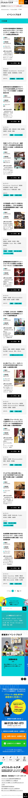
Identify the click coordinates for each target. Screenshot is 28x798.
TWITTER (7, 618)
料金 (8, 624)
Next (18, 591)
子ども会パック (19, 622)
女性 (8, 622)
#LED (10, 129)
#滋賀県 (14, 407)
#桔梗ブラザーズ (6, 189)
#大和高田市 (6, 187)
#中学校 (20, 72)
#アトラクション (6, 185)
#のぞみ (9, 403)
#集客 (9, 349)
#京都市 (8, 299)
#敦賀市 (8, 461)
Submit (24, 609)
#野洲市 (5, 515)
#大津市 (5, 403)
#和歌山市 (5, 74)
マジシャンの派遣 (18, 134)
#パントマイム (15, 403)
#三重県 (21, 579)
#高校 (13, 131)
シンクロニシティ (7, 47)
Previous (22, 679)
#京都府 (13, 299)
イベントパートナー (5, 9)
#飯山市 (5, 349)
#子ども (19, 351)
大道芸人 (5, 282)
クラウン (16, 620)
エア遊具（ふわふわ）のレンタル (7, 333)
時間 (11, 624)
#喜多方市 (14, 129)
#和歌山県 (5, 70)
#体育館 (5, 72)
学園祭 (11, 134)
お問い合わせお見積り (21, 2)
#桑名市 (21, 575)
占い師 (4, 622)
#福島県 (5, 131)
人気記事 (10, 251)
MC (3, 618)
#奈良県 (11, 187)
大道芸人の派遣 (20, 78)
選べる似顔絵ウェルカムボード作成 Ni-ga (11, 788)
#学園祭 (19, 243)
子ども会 (12, 622)
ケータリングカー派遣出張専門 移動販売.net (11, 778)
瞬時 (4, 106)
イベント (19, 618)
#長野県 (13, 349)
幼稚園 (4, 624)
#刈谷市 (5, 245)
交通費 (20, 620)
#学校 (19, 129)
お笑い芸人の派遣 (17, 251)
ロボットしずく (6, 380)
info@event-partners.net (9, 751)
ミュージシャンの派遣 (8, 253)
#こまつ (11, 243)
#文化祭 (9, 72)
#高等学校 (5, 129)
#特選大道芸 (14, 189)
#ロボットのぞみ (10, 579)
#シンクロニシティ (13, 70)
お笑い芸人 (8, 499)
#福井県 (5, 459)
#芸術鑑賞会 (15, 72)
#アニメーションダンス (17, 297)
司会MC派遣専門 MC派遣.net (8, 786)
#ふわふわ (11, 351)
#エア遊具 (5, 351)
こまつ (9, 226)
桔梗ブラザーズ (6, 162)
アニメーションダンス (7, 443)
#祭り (15, 243)
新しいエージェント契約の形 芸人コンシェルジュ (12, 790)
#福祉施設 (18, 349)
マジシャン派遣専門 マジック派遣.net (10, 780)
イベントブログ (14, 9)
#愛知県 (5, 241)
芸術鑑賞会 (12, 78)
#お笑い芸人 (15, 515)
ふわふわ (13, 618)
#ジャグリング (21, 70)
